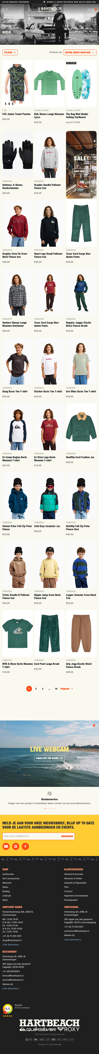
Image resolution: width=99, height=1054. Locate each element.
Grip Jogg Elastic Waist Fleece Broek (79, 665)
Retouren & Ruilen (73, 879)
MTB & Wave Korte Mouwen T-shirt (17, 665)
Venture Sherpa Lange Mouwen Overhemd (14, 324)
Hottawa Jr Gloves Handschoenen (12, 186)
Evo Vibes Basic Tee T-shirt (81, 391)
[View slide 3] (51, 808)
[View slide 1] (45, 808)
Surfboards (8, 874)
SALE (5, 900)
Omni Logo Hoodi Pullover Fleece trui (48, 255)
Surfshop (13, 21)
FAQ (66, 887)
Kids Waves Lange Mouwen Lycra (49, 116)
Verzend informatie (73, 874)
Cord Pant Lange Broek (46, 663)
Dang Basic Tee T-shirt (14, 391)
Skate (5, 887)
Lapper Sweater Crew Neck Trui (81, 596)
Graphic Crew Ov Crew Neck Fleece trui (14, 255)
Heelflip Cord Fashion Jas (80, 457)
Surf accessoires (10, 879)
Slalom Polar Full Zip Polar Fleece (17, 528)
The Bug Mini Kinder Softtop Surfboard (77, 116)
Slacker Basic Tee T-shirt (48, 391)
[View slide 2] (48, 808)
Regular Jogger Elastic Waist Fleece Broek (78, 324)
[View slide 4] (53, 808)
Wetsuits (6, 883)
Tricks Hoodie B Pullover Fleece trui (16, 596)
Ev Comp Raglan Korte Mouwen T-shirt (14, 459)
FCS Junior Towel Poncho (16, 114)
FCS (4, 110)
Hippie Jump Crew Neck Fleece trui (47, 596)
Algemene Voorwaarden (76, 896)
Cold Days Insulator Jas (47, 526)
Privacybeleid (70, 900)
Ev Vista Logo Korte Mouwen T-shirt (44, 459)
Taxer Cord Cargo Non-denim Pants (78, 255)
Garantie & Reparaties (75, 883)
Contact (68, 892)
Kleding (6, 892)
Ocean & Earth (41, 110)
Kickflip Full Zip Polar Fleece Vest (78, 528)
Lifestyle (6, 896)
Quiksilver (7, 181)
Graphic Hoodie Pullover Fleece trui (47, 186)
